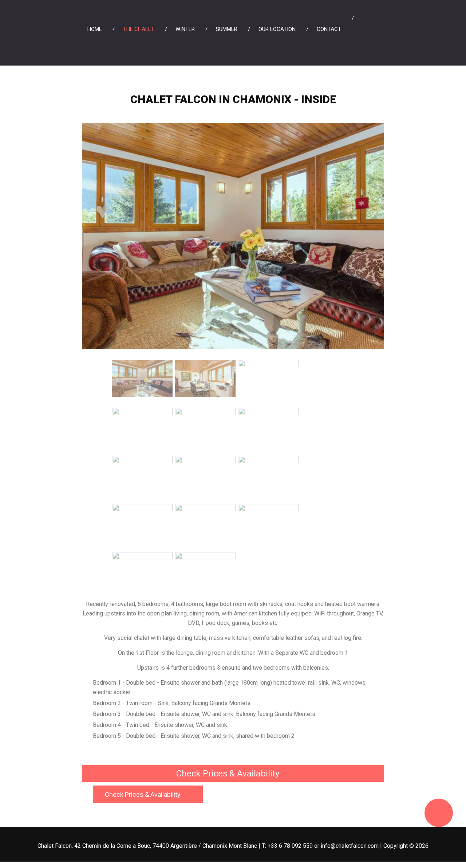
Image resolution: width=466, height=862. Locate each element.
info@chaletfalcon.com (350, 845)
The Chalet (138, 29)
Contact (329, 29)
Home (94, 29)
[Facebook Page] (370, 23)
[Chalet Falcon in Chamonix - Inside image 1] (233, 127)
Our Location (277, 29)
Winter (185, 29)
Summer (226, 29)
